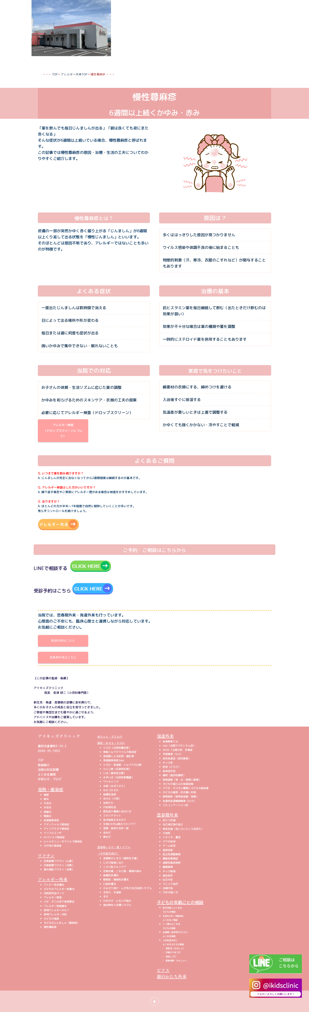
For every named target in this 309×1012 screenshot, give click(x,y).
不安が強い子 (170, 892)
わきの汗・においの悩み (117, 900)
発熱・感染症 (50, 789)
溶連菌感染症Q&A (113, 760)
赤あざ (107, 832)
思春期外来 (167, 815)
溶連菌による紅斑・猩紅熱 (118, 756)
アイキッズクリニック (59, 736)
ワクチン (46, 855)
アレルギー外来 (52, 879)
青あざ (107, 837)
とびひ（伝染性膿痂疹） (117, 747)
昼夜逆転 (168, 850)
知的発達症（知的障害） (177, 758)
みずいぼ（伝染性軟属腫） (118, 777)
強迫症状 (168, 875)
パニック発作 (170, 884)
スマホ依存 (169, 841)
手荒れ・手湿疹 (112, 892)
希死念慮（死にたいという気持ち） (183, 829)
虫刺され (108, 803)
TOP (55, 74)
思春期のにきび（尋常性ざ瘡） (121, 858)
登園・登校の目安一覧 (116, 828)
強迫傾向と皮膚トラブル (117, 905)
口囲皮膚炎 (109, 884)
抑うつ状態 (169, 820)
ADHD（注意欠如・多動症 (178, 750)
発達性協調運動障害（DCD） (179, 801)
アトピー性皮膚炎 (54, 885)
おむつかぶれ (111, 790)
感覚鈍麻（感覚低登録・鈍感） (180, 796)
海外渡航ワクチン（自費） (59, 869)
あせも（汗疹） (112, 798)
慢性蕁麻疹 (50, 927)
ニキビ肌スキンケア (114, 867)
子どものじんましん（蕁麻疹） (61, 923)
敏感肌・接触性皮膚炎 (116, 879)
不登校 (166, 833)
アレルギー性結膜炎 (55, 906)
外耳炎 (47, 807)
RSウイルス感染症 (54, 837)
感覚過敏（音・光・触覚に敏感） (182, 779)
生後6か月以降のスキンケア (119, 824)
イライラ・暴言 (172, 837)
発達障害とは (170, 741)
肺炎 (46, 799)
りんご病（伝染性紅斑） (117, 769)
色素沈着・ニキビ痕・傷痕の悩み (122, 871)
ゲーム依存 (169, 845)
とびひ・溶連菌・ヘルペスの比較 (122, 765)
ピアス (163, 970)
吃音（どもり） (172, 767)
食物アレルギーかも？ (56, 910)
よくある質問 (47, 774)
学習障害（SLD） (173, 754)
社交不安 (168, 879)
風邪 (46, 795)
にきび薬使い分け (113, 862)
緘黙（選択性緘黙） (174, 775)
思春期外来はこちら (63, 657)
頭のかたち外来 (171, 976)
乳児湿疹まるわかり (114, 820)
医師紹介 (44, 765)
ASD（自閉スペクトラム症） (179, 745)
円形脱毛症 (109, 807)
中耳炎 (47, 803)
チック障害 (169, 871)
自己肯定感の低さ (173, 824)
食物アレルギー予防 (55, 914)
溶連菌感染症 (51, 820)
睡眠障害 (168, 867)
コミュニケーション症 (175, 805)
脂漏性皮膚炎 (111, 875)
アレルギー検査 (53, 897)
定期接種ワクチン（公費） (59, 861)
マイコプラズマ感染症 (56, 828)
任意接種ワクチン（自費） (59, 865)
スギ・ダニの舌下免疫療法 (59, 901)
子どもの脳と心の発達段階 (178, 784)
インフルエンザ (53, 833)
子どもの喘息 (51, 918)
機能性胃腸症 (170, 858)
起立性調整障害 (172, 854)
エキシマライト (112, 815)
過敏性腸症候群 (172, 862)
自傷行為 (168, 888)
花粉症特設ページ (54, 893)
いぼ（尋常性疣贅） (114, 773)
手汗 (105, 896)
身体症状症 (169, 771)
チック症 (168, 762)
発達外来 (165, 736)
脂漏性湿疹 (109, 794)
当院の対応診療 (48, 770)
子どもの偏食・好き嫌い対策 (179, 792)
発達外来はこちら (63, 641)
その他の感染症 (53, 845)
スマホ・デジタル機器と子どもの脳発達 (186, 788)
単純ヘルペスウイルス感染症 (119, 752)
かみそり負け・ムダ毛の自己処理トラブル (127, 888)
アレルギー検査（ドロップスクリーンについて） (63, 430)
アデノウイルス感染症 (56, 824)
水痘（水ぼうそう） (114, 786)
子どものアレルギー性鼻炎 (59, 889)
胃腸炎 (47, 816)
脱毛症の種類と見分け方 (117, 811)
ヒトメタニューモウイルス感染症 (63, 841)
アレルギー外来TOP (74, 74)
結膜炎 (47, 812)
